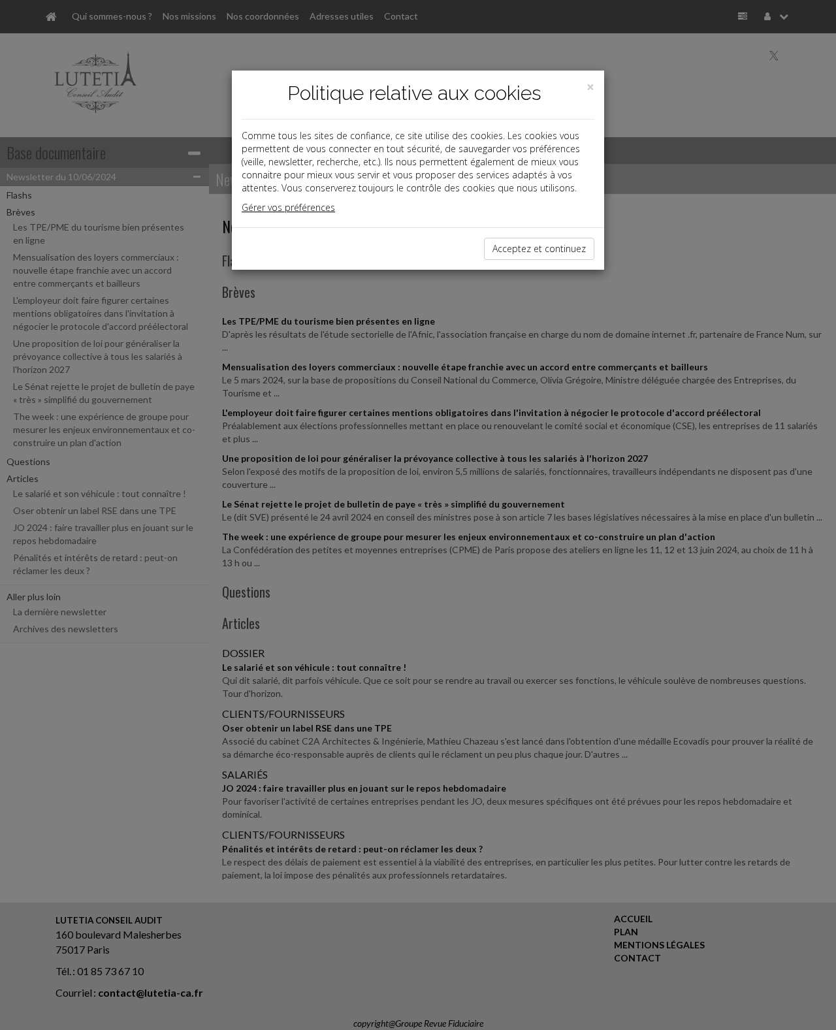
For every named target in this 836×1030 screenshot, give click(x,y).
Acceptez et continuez (539, 248)
